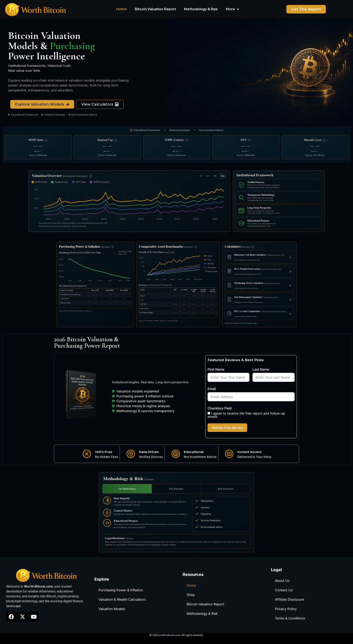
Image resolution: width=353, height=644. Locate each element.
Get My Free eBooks (227, 428)
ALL (223, 176)
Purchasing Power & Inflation (120, 590)
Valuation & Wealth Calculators (122, 599)
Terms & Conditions (290, 618)
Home (121, 9)
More (230, 9)
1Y (201, 176)
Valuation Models (111, 609)
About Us (282, 581)
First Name (216, 369)
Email (212, 389)
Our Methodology (127, 488)
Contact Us (284, 590)
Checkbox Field (220, 408)
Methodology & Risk (201, 9)
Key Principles (176, 488)
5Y (215, 176)
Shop (191, 595)
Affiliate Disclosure (289, 599)
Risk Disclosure (225, 488)
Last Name (260, 369)
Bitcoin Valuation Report (155, 9)
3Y (208, 176)
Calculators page (251, 323)
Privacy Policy (286, 609)
